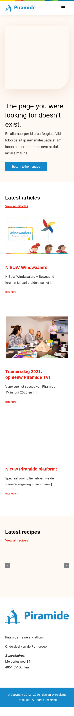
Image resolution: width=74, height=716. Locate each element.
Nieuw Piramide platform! (37, 438)
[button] (7, 565)
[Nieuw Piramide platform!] (37, 441)
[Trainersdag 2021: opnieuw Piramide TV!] (37, 337)
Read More (10, 292)
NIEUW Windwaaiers (37, 232)
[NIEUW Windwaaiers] (37, 235)
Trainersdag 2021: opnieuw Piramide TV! (37, 331)
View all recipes (16, 540)
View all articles (16, 206)
